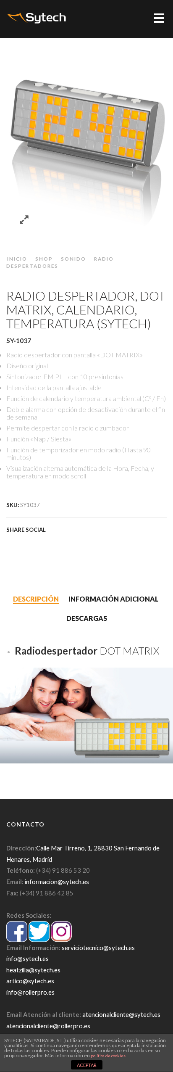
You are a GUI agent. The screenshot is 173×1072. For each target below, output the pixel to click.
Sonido (73, 258)
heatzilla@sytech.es (33, 970)
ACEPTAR (87, 1065)
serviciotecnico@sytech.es (98, 947)
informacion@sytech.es (57, 881)
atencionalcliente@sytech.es (121, 1014)
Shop (44, 258)
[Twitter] (11, 541)
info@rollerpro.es (30, 992)
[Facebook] (20, 541)
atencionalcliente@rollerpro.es (48, 1026)
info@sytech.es (27, 958)
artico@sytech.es (30, 981)
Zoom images (24, 220)
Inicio (17, 258)
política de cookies (108, 1055)
